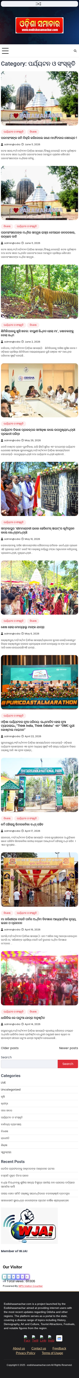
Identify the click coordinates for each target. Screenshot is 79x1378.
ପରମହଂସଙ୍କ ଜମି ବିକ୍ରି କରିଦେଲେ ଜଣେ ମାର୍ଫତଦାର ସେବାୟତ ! (39, 138)
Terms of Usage (52, 1353)
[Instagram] (51, 1340)
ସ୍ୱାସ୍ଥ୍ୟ (6, 1152)
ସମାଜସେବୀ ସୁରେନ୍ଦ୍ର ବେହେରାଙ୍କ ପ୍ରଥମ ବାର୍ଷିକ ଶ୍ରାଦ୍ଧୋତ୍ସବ (35, 1200)
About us (19, 1348)
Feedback (59, 1348)
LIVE (3, 1083)
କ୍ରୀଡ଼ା (4, 1103)
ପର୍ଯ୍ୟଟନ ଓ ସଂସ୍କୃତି (13, 131)
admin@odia (12, 144)
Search (6, 1057)
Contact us (38, 1348)
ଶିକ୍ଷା (4, 1145)
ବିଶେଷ (33, 131)
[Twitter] (35, 1340)
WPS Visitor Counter (30, 1286)
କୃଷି (3, 1096)
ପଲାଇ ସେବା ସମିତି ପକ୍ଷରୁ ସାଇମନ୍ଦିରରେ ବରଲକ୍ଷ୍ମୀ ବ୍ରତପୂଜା (35, 1193)
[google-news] (59, 1340)
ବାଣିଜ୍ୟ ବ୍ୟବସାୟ (11, 1124)
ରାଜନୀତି (5, 1138)
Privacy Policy (25, 1353)
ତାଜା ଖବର (6, 1110)
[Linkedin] (43, 1340)
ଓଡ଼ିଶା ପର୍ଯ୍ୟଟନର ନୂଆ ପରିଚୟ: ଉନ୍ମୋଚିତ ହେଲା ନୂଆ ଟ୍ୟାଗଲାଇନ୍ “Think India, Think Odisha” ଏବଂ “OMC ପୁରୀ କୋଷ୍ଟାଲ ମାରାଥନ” (37, 726)
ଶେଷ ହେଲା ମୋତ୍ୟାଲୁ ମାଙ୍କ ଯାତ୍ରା (22, 627)
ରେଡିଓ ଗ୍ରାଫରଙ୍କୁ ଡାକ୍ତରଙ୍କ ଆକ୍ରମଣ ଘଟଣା (27, 1168)
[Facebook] (27, 1340)
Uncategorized (11, 1089)
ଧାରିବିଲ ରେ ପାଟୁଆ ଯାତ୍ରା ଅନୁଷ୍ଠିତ (23, 1018)
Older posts (10, 1048)
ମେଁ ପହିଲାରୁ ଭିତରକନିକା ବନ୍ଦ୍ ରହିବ (22, 824)
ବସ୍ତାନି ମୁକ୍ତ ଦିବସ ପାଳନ (15, 1175)
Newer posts (68, 1048)
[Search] (75, 51)
